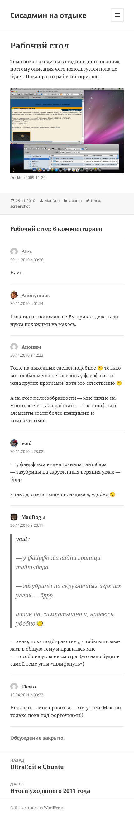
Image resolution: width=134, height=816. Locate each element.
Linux (95, 200)
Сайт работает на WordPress (36, 807)
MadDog (52, 200)
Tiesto (29, 686)
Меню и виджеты (117, 21)
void (27, 443)
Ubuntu (75, 200)
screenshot (20, 206)
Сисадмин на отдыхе (48, 15)
